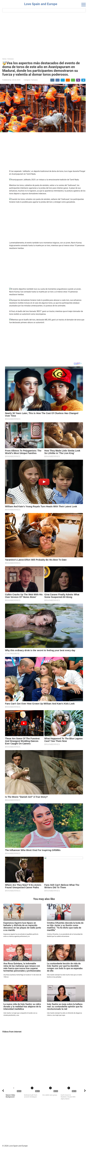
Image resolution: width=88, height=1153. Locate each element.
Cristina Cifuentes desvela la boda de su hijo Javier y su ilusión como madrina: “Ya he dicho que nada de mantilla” (65, 926)
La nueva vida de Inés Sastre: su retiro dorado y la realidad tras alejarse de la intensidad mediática (22, 1006)
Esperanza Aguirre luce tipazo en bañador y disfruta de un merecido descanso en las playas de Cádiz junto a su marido (22, 926)
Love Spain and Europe (40, 4)
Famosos (34, 80)
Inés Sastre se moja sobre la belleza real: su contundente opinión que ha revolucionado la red (64, 1006)
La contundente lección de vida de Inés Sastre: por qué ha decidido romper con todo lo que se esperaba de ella (64, 967)
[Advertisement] (44, 35)
